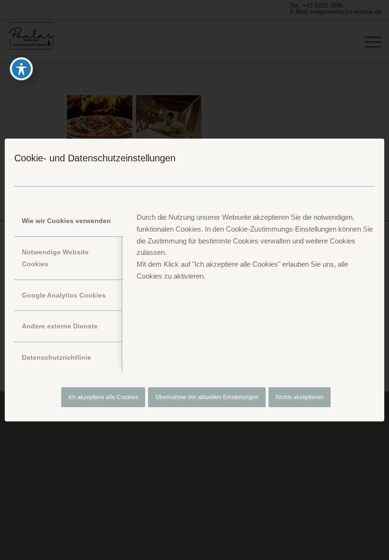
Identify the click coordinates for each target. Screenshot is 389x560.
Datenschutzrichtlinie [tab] (56, 357)
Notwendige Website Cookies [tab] (55, 258)
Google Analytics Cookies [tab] (64, 295)
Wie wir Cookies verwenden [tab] (66, 220)
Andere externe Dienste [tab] (60, 326)
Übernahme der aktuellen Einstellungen (207, 397)
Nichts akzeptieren (300, 397)
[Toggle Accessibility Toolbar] (21, 68)
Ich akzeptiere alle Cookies (103, 397)
